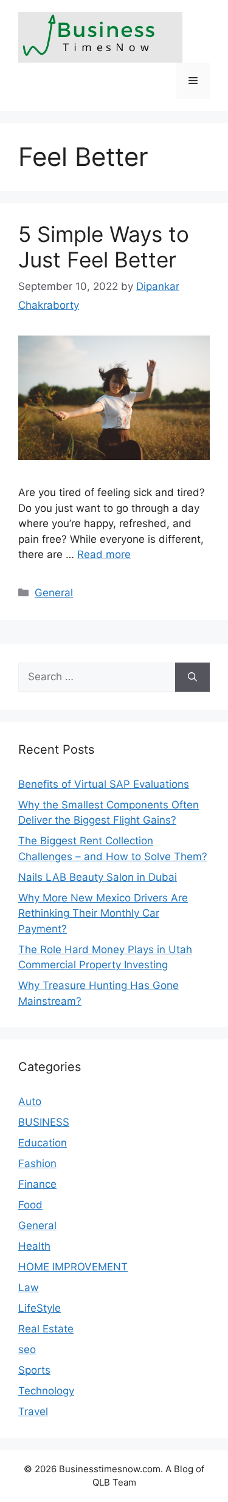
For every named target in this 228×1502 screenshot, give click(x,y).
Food (30, 1205)
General (54, 593)
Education (42, 1143)
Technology (46, 1391)
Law (28, 1287)
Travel (33, 1411)
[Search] (192, 677)
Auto (29, 1101)
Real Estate (46, 1329)
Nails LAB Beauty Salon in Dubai (97, 877)
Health (34, 1246)
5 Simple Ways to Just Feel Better (103, 246)
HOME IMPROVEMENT (73, 1267)
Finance (37, 1184)
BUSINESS (43, 1122)
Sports (34, 1370)
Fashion (37, 1163)
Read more (104, 554)
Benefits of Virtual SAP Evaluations (103, 784)
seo (27, 1349)
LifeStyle (39, 1308)
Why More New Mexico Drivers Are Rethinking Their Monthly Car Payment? (103, 913)
